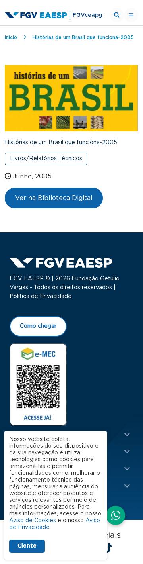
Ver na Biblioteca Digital (54, 198)
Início (11, 37)
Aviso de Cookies (32, 520)
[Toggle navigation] (131, 15)
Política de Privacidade (41, 296)
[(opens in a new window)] (38, 384)
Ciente (27, 546)
